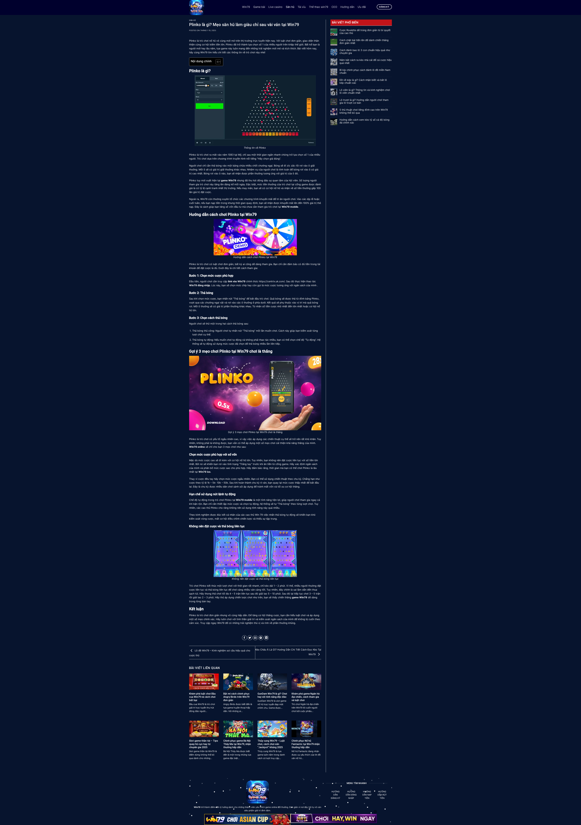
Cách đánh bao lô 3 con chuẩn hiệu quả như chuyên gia (365, 51)
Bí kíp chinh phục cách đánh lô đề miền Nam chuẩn (365, 71)
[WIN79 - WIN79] (213, 7)
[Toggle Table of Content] (216, 61)
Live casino (275, 6)
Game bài (259, 6)
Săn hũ (290, 6)
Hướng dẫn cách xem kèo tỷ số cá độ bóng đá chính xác (364, 121)
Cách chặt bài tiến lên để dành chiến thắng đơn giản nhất (364, 41)
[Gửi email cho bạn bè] (255, 637)
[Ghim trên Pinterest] (260, 637)
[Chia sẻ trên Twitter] (249, 637)
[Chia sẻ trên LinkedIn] (266, 637)
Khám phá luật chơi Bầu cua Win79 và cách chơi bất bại (202, 697)
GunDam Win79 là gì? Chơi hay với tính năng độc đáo (272, 695)
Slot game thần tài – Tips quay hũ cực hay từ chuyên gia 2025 (203, 744)
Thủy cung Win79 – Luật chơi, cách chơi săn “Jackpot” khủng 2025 (271, 744)
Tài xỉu (302, 6)
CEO (334, 6)
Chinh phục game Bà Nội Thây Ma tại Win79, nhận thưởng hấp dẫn (237, 744)
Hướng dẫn (347, 6)
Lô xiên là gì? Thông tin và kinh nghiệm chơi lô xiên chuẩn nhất (365, 91)
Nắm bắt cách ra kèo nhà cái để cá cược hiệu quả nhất (366, 61)
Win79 (246, 6)
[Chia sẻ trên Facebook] (244, 637)
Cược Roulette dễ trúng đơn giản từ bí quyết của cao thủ (365, 32)
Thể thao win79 (318, 6)
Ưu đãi (362, 6)
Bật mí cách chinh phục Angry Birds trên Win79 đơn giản (236, 697)
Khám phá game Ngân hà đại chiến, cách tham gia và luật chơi (306, 697)
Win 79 (259, 514)
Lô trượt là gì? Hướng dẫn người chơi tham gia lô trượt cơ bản (364, 101)
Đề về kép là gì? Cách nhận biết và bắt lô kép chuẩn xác (363, 81)
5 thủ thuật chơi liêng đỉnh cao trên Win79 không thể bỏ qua (364, 111)
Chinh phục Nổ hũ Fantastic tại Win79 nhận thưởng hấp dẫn (306, 744)
